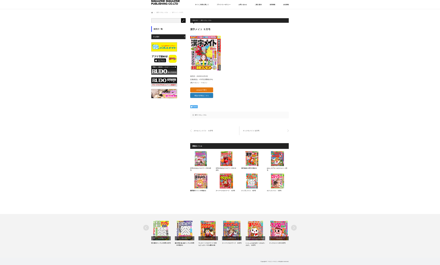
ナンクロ (279, 238)
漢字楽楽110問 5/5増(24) (249, 168)
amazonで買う (201, 90)
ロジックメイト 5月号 (274, 190)
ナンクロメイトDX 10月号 (277, 243)
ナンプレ (161, 238)
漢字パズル (204, 20)
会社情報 (286, 4)
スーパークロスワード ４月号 (225, 190)
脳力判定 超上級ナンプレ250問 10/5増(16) (184, 244)
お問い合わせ (243, 4)
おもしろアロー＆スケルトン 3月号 (277, 169)
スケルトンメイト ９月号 (203, 131)
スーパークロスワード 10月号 (232, 243)
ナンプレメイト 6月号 (248, 190)
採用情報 (272, 4)
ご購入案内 (258, 4)
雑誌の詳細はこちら (201, 95)
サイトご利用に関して (202, 4)
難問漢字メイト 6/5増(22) (198, 190)
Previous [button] (146, 228)
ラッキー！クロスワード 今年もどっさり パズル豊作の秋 (207, 244)
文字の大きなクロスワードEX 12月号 (226, 169)
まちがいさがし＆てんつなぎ (255, 238)
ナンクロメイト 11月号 (251, 131)
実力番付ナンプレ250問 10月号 (161, 243)
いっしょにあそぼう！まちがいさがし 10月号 (255, 244)
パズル (209, 20)
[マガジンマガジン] (165, 2)
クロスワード (208, 238)
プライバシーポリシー (224, 4)
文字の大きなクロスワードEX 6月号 (200, 169)
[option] (163, 232)
